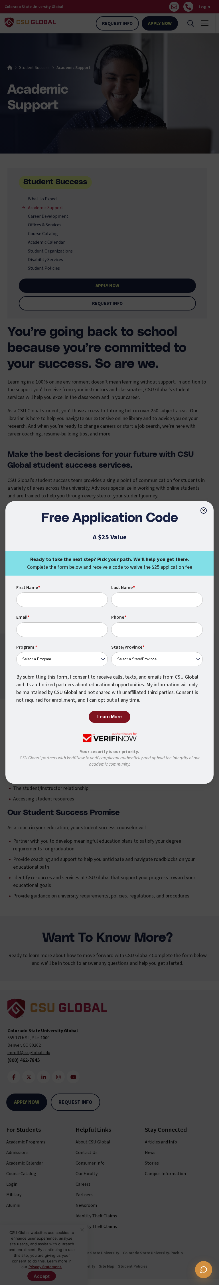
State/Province (128, 647)
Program (26, 647)
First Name (28, 587)
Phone (118, 617)
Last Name (123, 587)
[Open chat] (203, 1269)
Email (22, 617)
